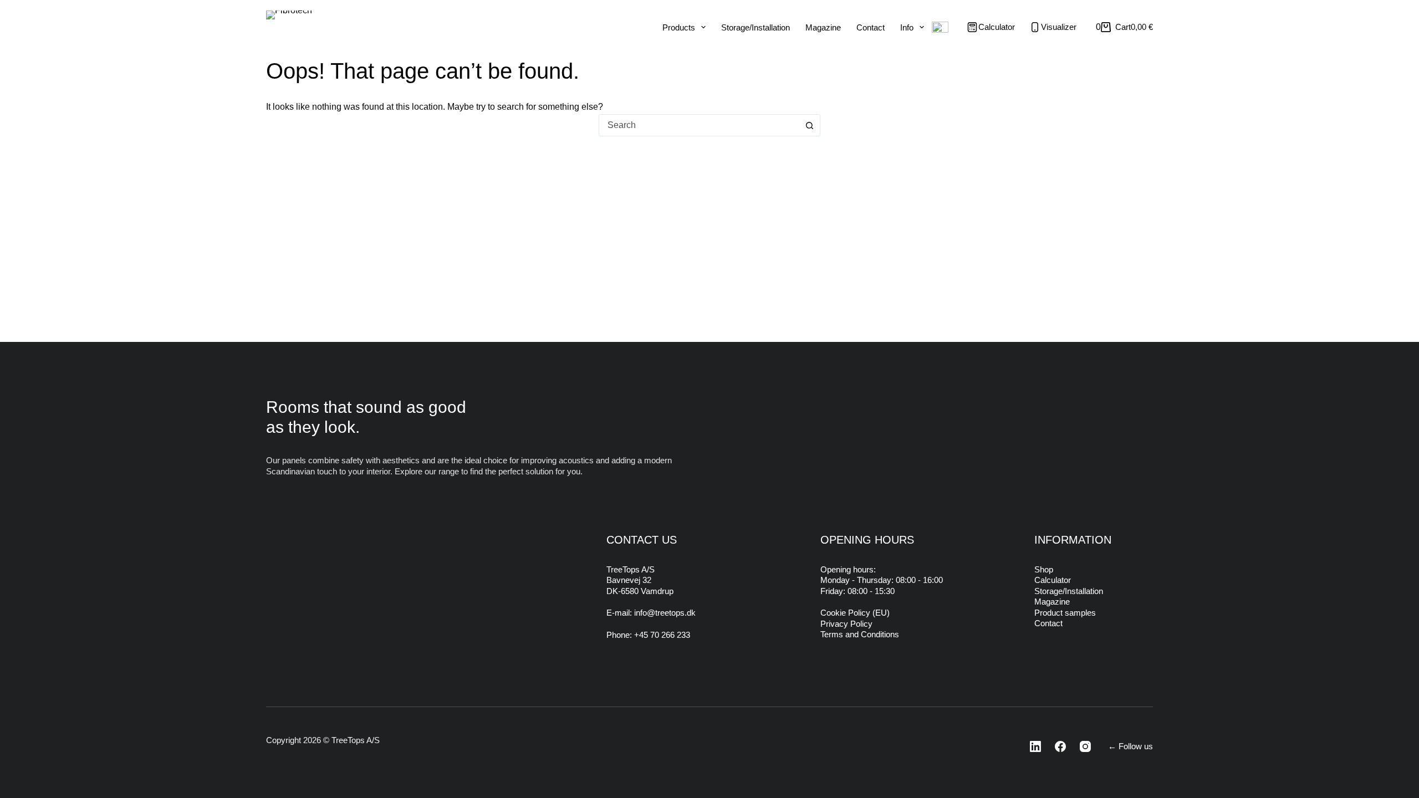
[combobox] (699, 125)
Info (906, 27)
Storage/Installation (755, 27)
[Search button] (809, 125)
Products (678, 27)
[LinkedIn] (1032, 746)
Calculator (1052, 580)
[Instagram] (1082, 746)
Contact (870, 27)
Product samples (1065, 612)
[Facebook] (1057, 746)
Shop (1043, 569)
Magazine (823, 27)
